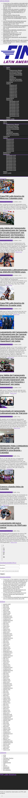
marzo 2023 (6, 664)
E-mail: (2, 571)
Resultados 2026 (14, 116)
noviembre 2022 (7, 667)
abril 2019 (6, 708)
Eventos (5, 761)
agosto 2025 (6, 622)
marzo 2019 (6, 710)
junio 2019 (6, 705)
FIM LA (8, 69)
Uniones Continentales (15, 75)
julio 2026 (6, 605)
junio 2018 (6, 723)
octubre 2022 (7, 669)
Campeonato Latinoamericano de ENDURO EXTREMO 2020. (14, 271)
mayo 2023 (6, 661)
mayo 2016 (6, 747)
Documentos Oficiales (15, 73)
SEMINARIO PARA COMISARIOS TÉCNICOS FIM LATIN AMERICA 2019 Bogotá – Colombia (14, 449)
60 (4, 552)
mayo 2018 (6, 724)
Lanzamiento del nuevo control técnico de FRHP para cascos (13, 525)
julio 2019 (5, 704)
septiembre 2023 (8, 655)
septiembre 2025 (8, 620)
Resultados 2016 (14, 101)
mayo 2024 (6, 644)
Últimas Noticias (4, 0)
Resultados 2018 (14, 104)
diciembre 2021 (7, 683)
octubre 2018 (7, 717)
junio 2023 (6, 660)
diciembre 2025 (7, 616)
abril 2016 (6, 748)
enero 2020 (6, 701)
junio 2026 (6, 607)
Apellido (2, 568)
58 (4, 549)
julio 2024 (6, 641)
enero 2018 (6, 730)
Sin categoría (7, 770)
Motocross (6, 767)
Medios (8, 117)
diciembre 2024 (7, 633)
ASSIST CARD (10, 119)
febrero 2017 (6, 739)
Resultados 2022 (14, 110)
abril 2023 (6, 663)
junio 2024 (6, 642)
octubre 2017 (7, 732)
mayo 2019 (6, 707)
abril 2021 (6, 695)
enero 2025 (6, 632)
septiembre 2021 (8, 688)
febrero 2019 (6, 711)
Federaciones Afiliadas (15, 70)
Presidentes (12, 77)
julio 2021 (5, 691)
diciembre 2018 (7, 714)
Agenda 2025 (13, 95)
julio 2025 (6, 623)
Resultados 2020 (14, 107)
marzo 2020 (6, 698)
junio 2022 (6, 674)
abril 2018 (6, 726)
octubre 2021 (7, 686)
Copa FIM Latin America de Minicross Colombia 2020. (12, 197)
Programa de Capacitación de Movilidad (14, 37)
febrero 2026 (7, 613)
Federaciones (7, 762)
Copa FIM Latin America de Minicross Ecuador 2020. (12, 304)
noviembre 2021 (7, 685)
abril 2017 (6, 738)
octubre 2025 (7, 619)
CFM (4, 755)
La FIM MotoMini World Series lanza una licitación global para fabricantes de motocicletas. (14, 22)
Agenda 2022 (13, 91)
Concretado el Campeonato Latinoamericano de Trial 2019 (13, 412)
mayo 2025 (6, 626)
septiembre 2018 (8, 719)
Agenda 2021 (13, 89)
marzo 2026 (6, 611)
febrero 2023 (6, 666)
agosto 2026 (6, 604)
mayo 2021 (6, 694)
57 (4, 548)
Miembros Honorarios (15, 79)
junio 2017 (6, 735)
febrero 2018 (6, 729)
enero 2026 (6, 614)
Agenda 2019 (13, 86)
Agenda (8, 83)
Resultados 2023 (14, 111)
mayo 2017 (6, 736)
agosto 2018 (6, 720)
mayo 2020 (6, 697)
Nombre (2, 565)
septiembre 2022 (8, 670)
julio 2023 (6, 658)
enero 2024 (6, 650)
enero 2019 (6, 713)
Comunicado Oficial (9, 33)
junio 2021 (6, 692)
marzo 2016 (6, 749)
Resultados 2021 (14, 108)
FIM (7, 202)
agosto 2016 (6, 744)
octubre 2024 (7, 636)
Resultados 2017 (14, 102)
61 (3, 554)
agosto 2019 (6, 702)
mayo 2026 (6, 608)
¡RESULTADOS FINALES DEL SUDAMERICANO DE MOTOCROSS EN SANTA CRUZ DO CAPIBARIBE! (14, 16)
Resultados (9, 100)
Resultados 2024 (14, 113)
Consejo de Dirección (15, 72)
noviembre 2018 (7, 716)
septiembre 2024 (8, 638)
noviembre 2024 (8, 635)
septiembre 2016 (8, 742)
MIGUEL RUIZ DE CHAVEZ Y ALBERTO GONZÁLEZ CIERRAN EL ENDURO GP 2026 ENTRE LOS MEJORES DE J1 (14, 11)
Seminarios (6, 768)
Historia (11, 76)
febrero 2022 (6, 680)
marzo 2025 (6, 629)
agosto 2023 (6, 657)
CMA (4, 756)
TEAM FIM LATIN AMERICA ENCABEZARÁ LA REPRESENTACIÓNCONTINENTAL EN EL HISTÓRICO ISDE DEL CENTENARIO (15, 5)
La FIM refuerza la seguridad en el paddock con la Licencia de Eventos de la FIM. (15, 26)
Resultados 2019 (14, 105)
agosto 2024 (6, 639)
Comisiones (9, 82)
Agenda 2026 (13, 97)
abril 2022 (6, 677)
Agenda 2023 (13, 92)
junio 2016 (6, 745)
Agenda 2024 (13, 94)
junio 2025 (6, 625)
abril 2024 (6, 645)
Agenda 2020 (13, 88)
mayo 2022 (6, 676)
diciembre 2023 (7, 651)
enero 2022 (6, 682)
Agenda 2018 (13, 85)
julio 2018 (5, 722)
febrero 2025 (6, 630)
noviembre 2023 (7, 652)
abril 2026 (6, 610)
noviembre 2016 (7, 741)
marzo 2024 (6, 647)
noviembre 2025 (7, 617)
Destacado (3, 178)
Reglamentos (10, 98)
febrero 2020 (7, 699)
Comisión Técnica (8, 758)
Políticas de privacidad (15, 80)
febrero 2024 (7, 648)
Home (8, 67)
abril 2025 (6, 627)
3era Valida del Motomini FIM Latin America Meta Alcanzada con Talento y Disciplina (15, 40)
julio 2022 (6, 673)
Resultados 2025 (14, 114)
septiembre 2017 (8, 733)
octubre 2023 (7, 654)
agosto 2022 (6, 672)
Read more (6, 210)
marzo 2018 (6, 727)
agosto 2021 (6, 689)
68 (4, 557)
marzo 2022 (6, 679)
